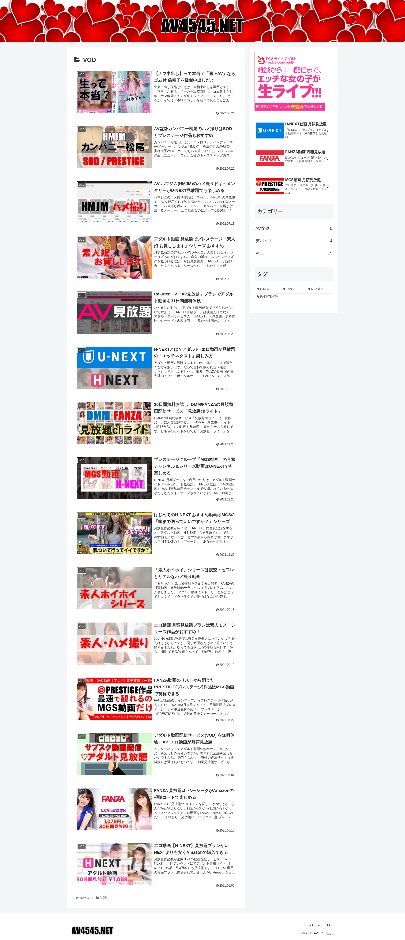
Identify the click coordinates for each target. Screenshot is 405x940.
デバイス (293, 241)
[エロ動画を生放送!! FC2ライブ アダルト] (290, 109)
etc (320, 925)
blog (330, 925)
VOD (293, 253)
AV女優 (293, 228)
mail (310, 925)
